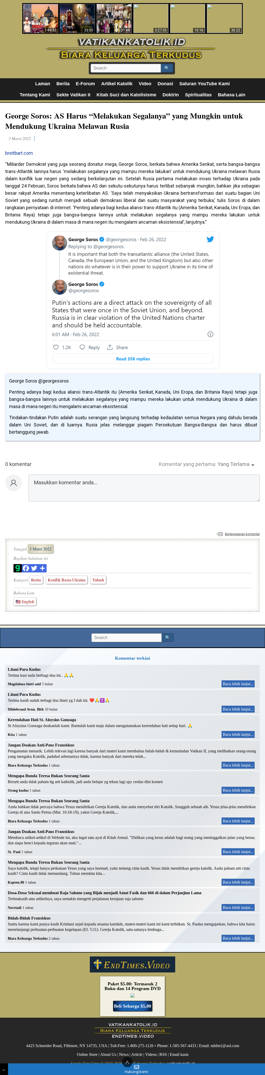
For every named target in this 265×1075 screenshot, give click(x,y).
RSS (163, 1054)
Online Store (87, 1054)
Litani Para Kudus (24, 669)
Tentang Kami (35, 94)
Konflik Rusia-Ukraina (66, 579)
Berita (63, 83)
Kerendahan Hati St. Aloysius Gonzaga (42, 720)
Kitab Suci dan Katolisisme (126, 94)
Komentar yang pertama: (187, 464)
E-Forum (85, 83)
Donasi (165, 83)
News (124, 1054)
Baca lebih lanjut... (238, 684)
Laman (42, 83)
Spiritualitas (198, 94)
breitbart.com (19, 153)
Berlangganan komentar (242, 534)
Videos (151, 1054)
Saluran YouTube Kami (204, 83)
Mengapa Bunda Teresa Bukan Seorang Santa (49, 776)
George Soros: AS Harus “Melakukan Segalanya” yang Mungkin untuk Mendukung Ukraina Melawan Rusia (124, 120)
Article (136, 1054)
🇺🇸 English (25, 601)
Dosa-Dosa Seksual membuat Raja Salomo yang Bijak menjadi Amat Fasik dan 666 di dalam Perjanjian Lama (104, 893)
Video (145, 83)
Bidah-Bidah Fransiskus (29, 918)
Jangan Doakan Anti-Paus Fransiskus (41, 745)
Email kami (179, 1054)
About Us (108, 1054)
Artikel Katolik (116, 83)
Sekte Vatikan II (73, 94)
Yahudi (98, 579)
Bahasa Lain (231, 94)
